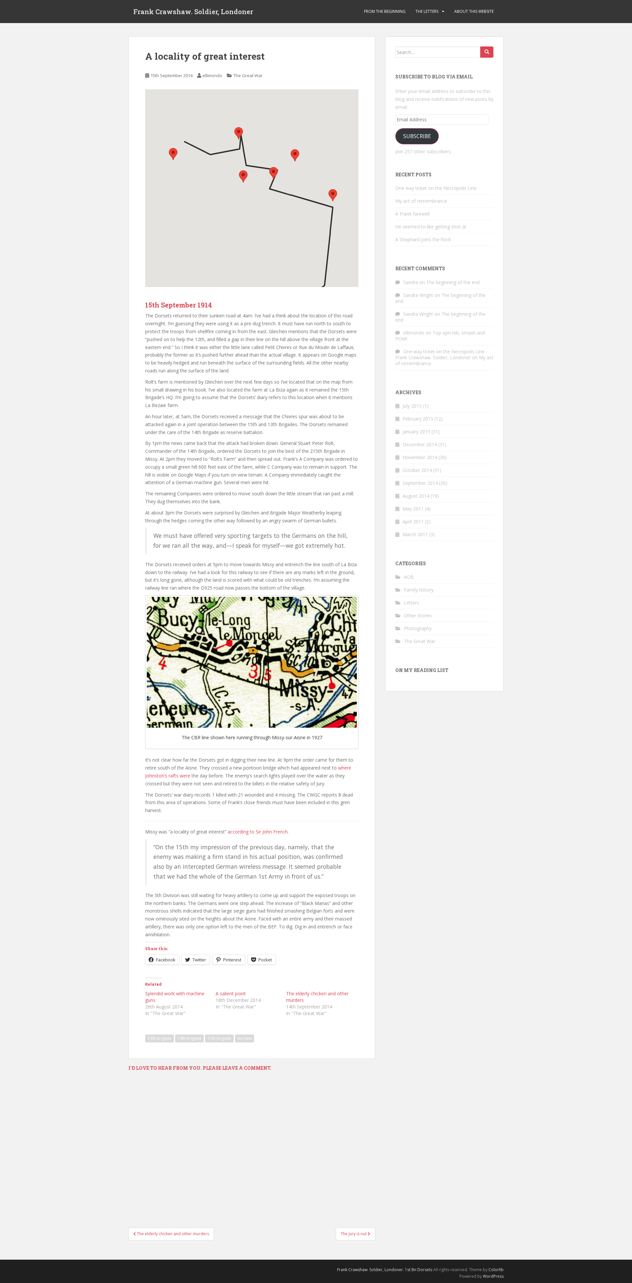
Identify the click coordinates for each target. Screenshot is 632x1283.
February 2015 (418, 419)
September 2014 (420, 483)
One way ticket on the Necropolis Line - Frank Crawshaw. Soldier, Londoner (441, 354)
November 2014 (420, 457)
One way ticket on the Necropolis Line (436, 188)
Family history (419, 590)
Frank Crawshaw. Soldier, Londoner (193, 11)
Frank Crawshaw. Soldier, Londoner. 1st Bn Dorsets (384, 1269)
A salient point (231, 993)
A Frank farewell (412, 214)
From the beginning (385, 11)
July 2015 (412, 406)
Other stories (418, 615)
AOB (409, 577)
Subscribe (417, 136)
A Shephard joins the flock (423, 239)
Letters (411, 602)
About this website (474, 11)
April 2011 (413, 521)
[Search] (486, 52)
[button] (173, 154)
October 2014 (417, 470)
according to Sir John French (258, 832)
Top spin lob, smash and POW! (440, 336)
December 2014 (420, 444)
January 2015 (416, 431)
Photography (418, 628)
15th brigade (219, 1038)
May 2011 (413, 509)
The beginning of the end (453, 282)
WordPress (493, 1276)
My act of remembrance (421, 201)
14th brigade (189, 1038)
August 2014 (416, 496)
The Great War (248, 75)
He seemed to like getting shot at (430, 226)
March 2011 (415, 534)
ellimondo (212, 75)
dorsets (244, 1038)
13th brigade (159, 1038)
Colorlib (496, 1269)
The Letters (426, 11)
